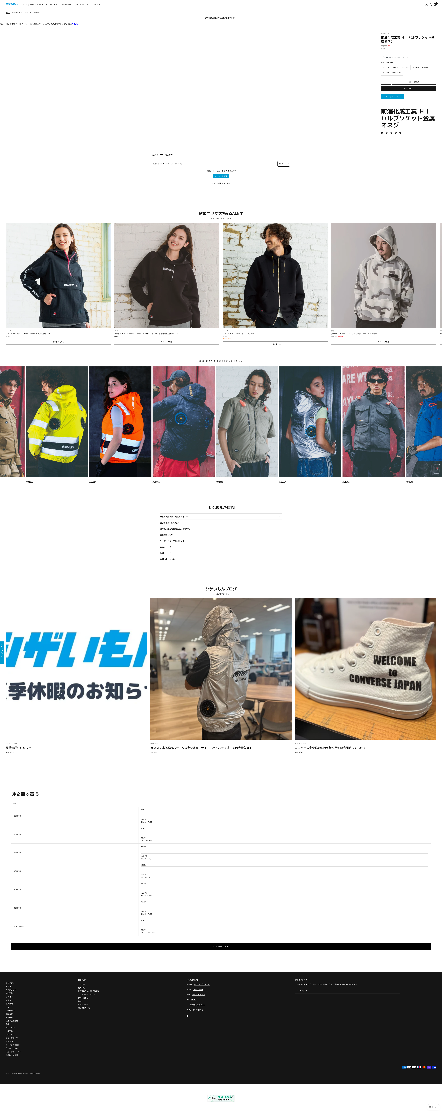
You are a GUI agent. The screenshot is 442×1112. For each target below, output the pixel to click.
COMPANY (82, 980)
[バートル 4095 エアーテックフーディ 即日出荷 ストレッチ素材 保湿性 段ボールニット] (166, 275)
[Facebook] (382, 132)
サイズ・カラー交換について (172, 541)
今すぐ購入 (408, 88)
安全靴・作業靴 (12, 1048)
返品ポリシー (83, 1004)
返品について (165, 547)
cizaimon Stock (388, 57)
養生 (7, 1000)
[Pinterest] (391, 132)
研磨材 (8, 996)
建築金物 (9, 1004)
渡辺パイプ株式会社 (202, 984)
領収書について (84, 1008)
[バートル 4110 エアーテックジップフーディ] (275, 275)
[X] (387, 132)
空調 (7, 1024)
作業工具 (9, 1031)
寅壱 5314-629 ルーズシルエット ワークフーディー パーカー (354, 333)
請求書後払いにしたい (169, 522)
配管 (7, 986)
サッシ (8, 1007)
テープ (8, 1041)
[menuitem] (35, 4)
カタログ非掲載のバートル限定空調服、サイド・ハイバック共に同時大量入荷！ (201, 748)
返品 (79, 1001)
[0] (434, 4)
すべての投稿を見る (221, 594)
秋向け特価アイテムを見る (221, 218)
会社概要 (81, 984)
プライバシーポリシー (86, 994)
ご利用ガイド (97, 4)
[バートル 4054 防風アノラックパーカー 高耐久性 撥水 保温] (58, 275)
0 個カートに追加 (221, 946)
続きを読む (10, 752)
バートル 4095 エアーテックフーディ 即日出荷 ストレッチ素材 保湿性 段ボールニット (147, 333)
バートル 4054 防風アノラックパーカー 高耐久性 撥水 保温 (28, 333)
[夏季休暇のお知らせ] (76, 669)
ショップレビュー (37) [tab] (174, 164)
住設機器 (9, 1010)
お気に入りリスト (81, 4)
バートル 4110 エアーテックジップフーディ (239, 333)
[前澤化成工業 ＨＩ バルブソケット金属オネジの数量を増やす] (389, 81)
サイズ (15, 804)
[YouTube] (189, 1015)
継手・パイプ (401, 57)
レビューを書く (221, 176)
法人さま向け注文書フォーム (34, 4)
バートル (8, 331)
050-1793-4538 (198, 989)
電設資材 (9, 1014)
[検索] (430, 4)
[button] (392, 96)
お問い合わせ (66, 4)
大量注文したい (166, 535)
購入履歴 (53, 4)
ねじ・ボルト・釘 (13, 1052)
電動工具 (9, 1027)
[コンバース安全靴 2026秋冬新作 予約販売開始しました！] (365, 669)
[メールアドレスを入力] (397, 991)
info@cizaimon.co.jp (198, 994)
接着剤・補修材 (12, 1055)
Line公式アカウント (197, 1004)
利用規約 (81, 988)
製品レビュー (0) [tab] (158, 164)
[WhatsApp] (396, 132)
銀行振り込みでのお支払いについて (175, 528)
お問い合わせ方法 (167, 559)
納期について (165, 553)
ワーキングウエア (13, 1045)
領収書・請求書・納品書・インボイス (176, 516)
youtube (193, 999)
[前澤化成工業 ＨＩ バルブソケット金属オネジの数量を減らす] (383, 81)
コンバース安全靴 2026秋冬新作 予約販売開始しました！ (330, 748)
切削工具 (9, 993)
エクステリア (11, 990)
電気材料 (9, 1017)
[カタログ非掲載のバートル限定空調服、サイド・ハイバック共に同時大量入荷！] (221, 669)
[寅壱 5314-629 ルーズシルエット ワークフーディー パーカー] (383, 275)
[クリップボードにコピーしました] (400, 132)
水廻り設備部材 (12, 1021)
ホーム (8, 13)
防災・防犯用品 (12, 1038)
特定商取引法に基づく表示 (88, 991)
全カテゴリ (10, 983)
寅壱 (332, 331)
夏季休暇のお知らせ (18, 748)
